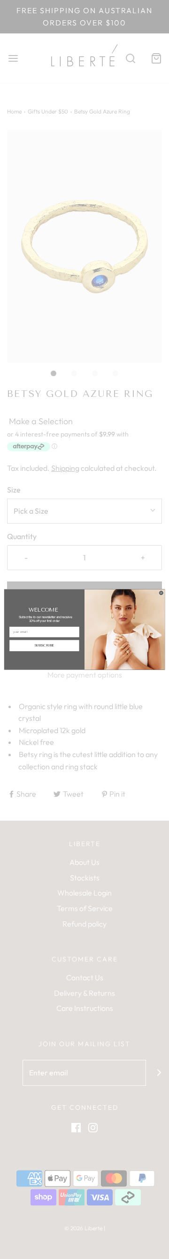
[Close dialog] (161, 593)
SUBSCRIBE (44, 645)
